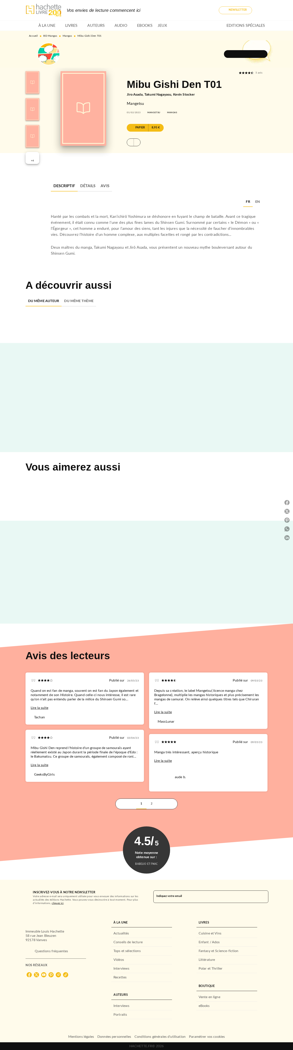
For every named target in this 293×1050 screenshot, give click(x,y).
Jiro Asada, (135, 94)
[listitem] (29, 974)
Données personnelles (114, 1036)
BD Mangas (50, 36)
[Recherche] (262, 10)
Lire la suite (39, 708)
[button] (235, 10)
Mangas (67, 36)
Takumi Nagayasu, (158, 94)
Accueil (33, 36)
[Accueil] (44, 10)
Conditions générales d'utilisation (160, 1036)
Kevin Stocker (184, 94)
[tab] (31, 26)
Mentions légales (81, 1036)
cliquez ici (57, 903)
